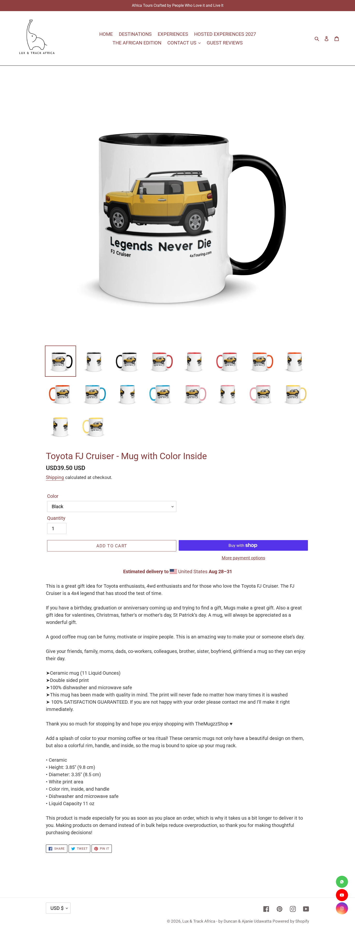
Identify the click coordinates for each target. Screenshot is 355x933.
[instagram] (342, 908)
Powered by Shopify (291, 921)
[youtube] (342, 895)
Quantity (56, 518)
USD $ (57, 908)
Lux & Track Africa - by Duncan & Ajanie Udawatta (226, 921)
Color (52, 496)
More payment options (243, 557)
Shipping (55, 477)
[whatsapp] (342, 882)
